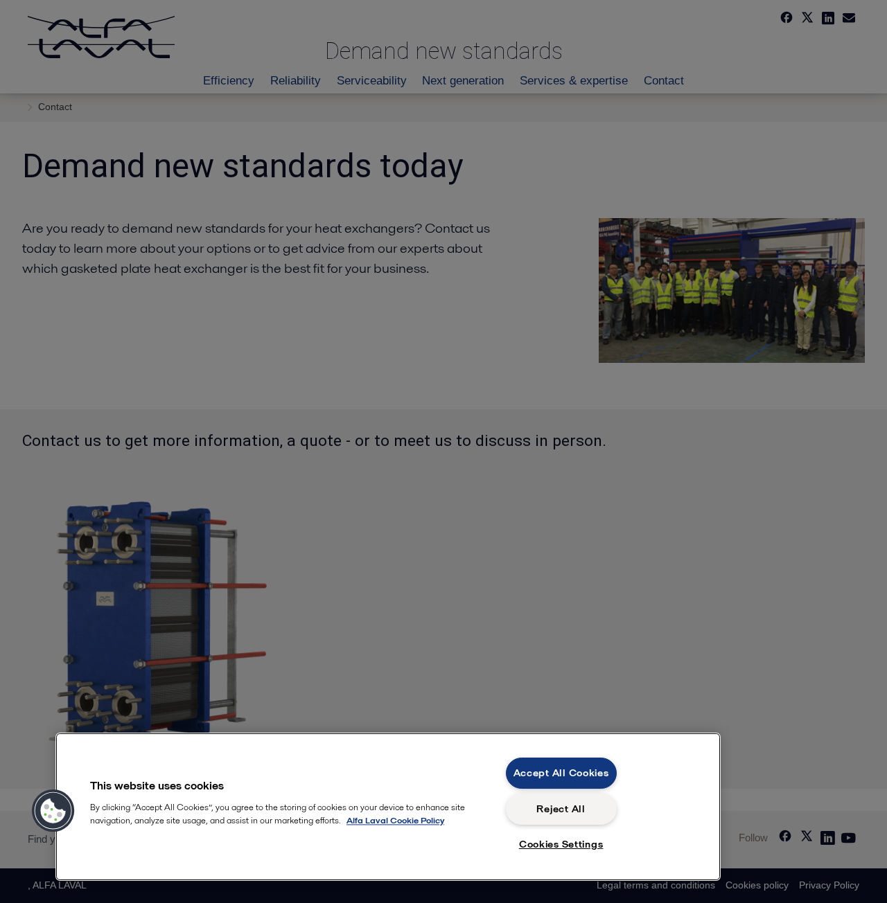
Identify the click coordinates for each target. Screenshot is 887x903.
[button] (53, 811)
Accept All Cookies (561, 773)
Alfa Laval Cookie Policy (395, 820)
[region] (388, 807)
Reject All (560, 809)
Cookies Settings (561, 844)
